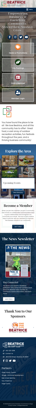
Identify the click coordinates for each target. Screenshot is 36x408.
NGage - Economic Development (13, 375)
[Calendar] (18, 48)
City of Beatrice (7, 381)
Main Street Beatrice (8, 378)
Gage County (6, 384)
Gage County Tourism (9, 372)
